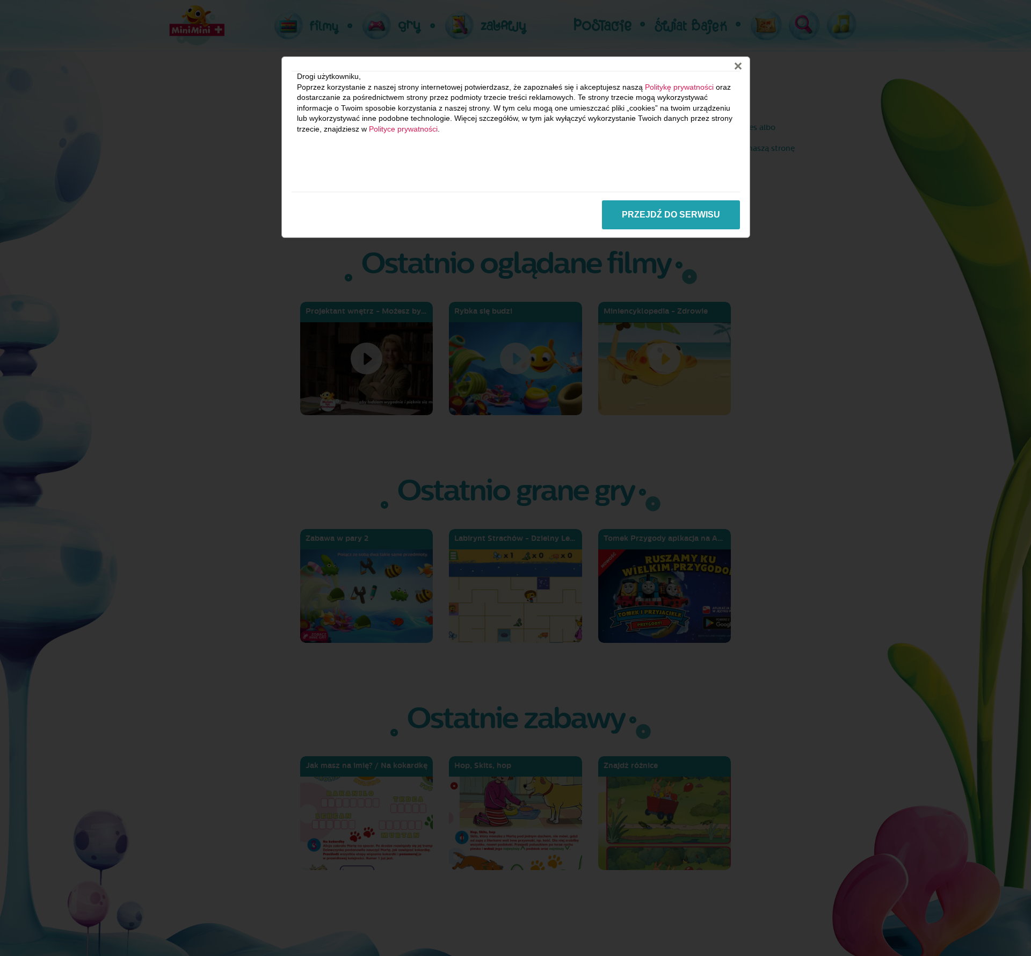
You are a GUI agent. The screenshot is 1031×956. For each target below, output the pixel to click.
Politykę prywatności (679, 87)
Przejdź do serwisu (671, 214)
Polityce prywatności (403, 129)
